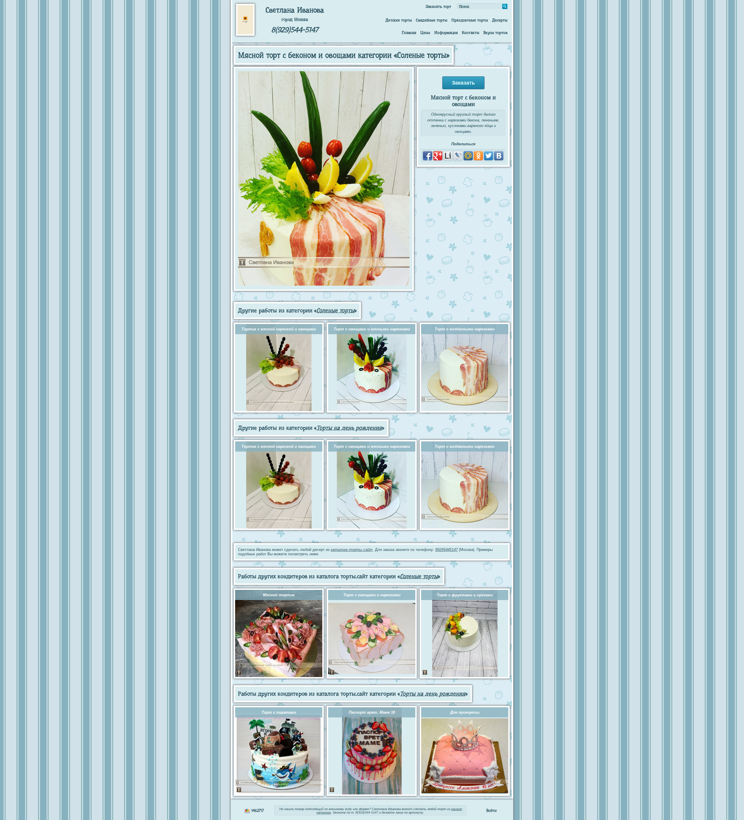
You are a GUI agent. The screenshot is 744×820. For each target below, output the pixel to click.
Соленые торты (335, 310)
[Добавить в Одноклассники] (478, 155)
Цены (425, 32)
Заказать (463, 83)
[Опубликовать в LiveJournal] (458, 155)
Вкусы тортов (495, 32)
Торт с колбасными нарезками (465, 329)
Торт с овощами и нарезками (371, 595)
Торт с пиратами (279, 712)
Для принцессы (465, 712)
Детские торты (398, 20)
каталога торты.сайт (352, 549)
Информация (446, 32)
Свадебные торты (431, 20)
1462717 (257, 810)
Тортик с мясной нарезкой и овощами (279, 329)
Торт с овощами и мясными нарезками (372, 329)
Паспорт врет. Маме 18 (372, 712)
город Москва (294, 19)
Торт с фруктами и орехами (465, 595)
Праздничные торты (469, 20)
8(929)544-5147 (294, 30)
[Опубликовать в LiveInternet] (448, 155)
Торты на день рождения (349, 428)
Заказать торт (438, 6)
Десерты (499, 20)
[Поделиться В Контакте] (498, 155)
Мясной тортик (279, 595)
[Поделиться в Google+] (437, 155)
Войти (491, 810)
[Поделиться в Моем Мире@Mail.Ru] (468, 155)
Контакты (470, 32)
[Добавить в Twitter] (488, 155)
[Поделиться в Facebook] (427, 155)
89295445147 (446, 549)
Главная (409, 32)
